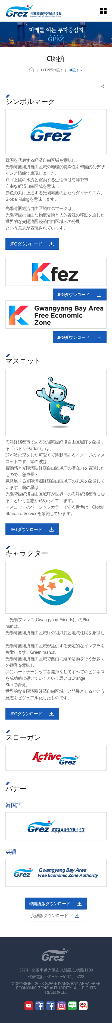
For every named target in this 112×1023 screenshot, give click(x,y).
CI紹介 (73, 70)
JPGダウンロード (26, 244)
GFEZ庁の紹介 (51, 70)
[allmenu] (106, 10)
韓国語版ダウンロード (49, 903)
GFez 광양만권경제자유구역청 (33, 10)
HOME (32, 69)
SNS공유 (103, 86)
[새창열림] (28, 1005)
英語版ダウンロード (49, 915)
